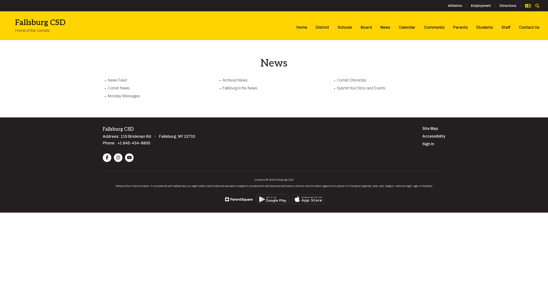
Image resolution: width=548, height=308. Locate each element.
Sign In (428, 144)
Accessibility (433, 136)
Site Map (430, 128)
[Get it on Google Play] (273, 199)
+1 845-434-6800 (134, 143)
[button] (528, 5)
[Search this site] (537, 6)
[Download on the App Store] (308, 199)
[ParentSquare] (239, 199)
